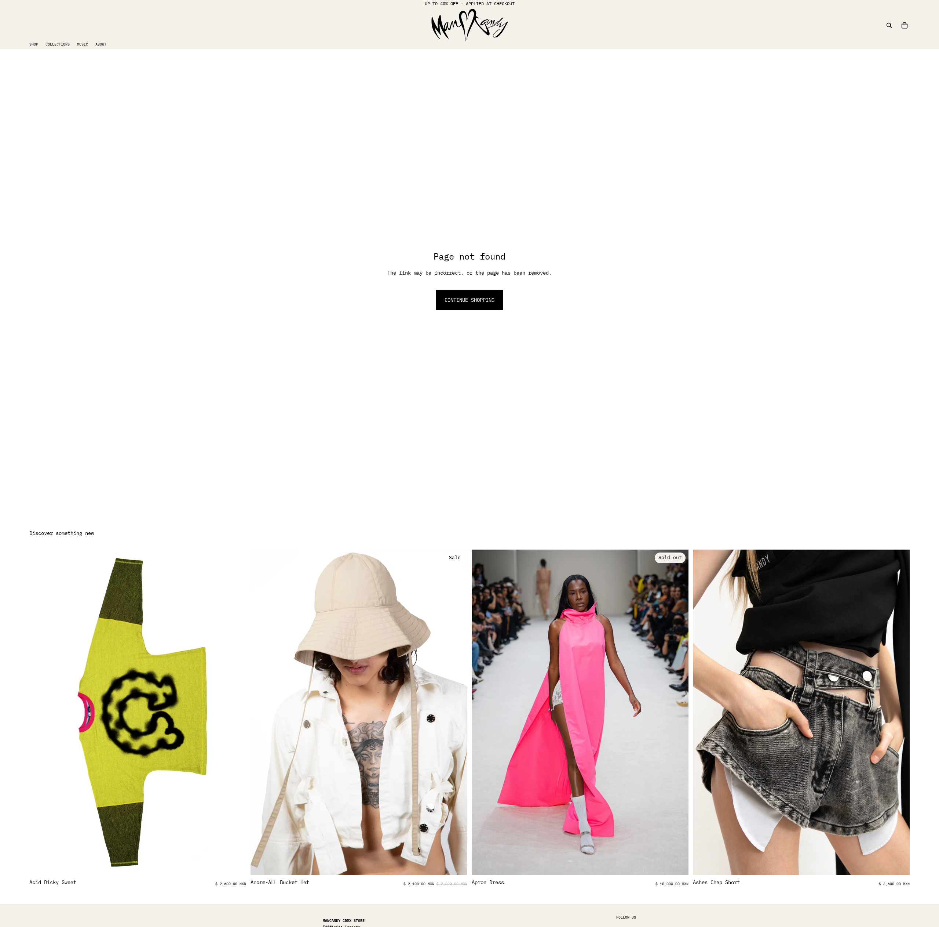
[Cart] (904, 25)
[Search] (889, 25)
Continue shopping (469, 300)
